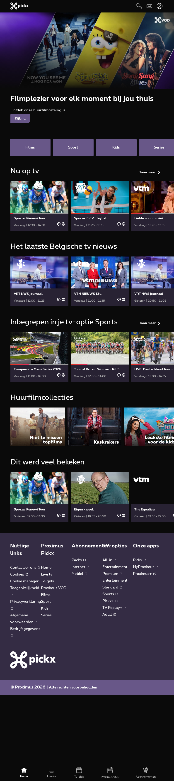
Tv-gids (47, 581)
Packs (77, 560)
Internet (79, 567)
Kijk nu (20, 118)
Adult (107, 614)
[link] (39, 206)
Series (46, 615)
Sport (46, 601)
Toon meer (147, 172)
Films (46, 595)
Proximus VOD (53, 588)
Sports (108, 594)
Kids (44, 608)
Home (46, 567)
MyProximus (144, 567)
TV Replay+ (112, 608)
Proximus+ (143, 574)
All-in (107, 560)
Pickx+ (108, 601)
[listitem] (37, 427)
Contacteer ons (23, 567)
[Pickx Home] (33, 659)
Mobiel (78, 574)
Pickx (138, 560)
